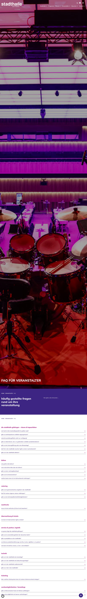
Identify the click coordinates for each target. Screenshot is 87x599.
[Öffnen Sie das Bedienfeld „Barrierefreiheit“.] (81, 595)
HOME (2, 393)
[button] (43, 6)
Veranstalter (9, 393)
